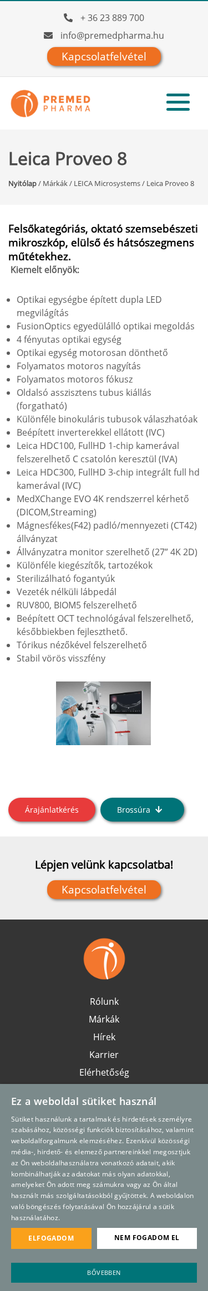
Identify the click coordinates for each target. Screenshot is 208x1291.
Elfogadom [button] (51, 1238)
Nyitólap (22, 183)
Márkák (55, 183)
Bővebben (103, 1272)
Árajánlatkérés (52, 809)
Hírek (104, 1037)
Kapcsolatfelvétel (104, 56)
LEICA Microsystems (107, 183)
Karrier (104, 1055)
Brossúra (135, 809)
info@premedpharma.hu (112, 35)
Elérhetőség (104, 1072)
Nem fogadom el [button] (147, 1237)
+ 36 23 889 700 (112, 18)
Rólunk (104, 1001)
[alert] (104, 1187)
